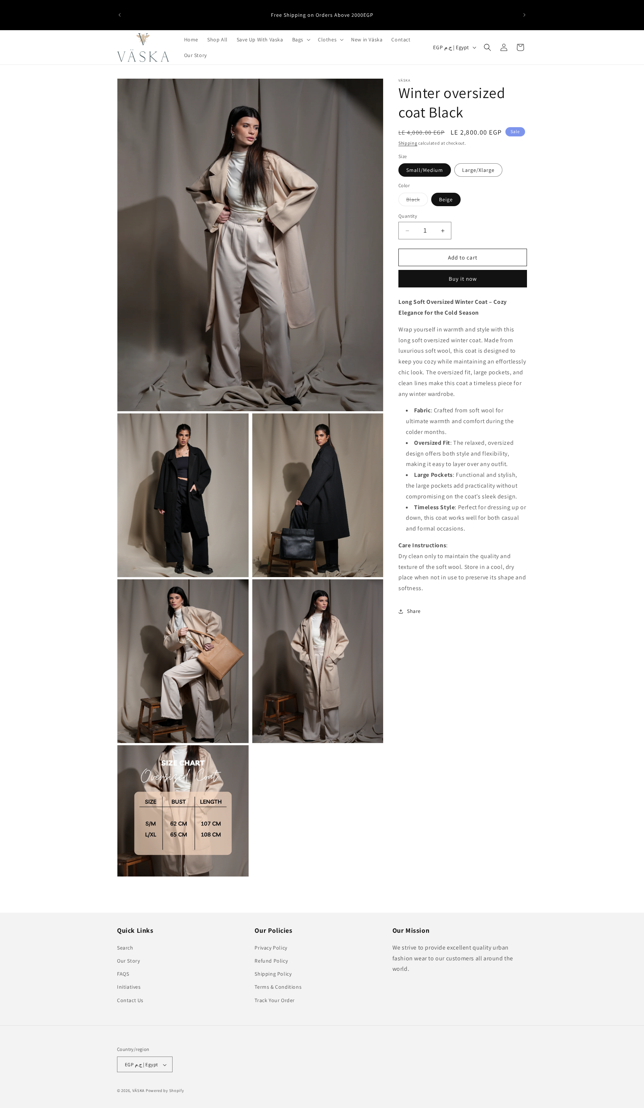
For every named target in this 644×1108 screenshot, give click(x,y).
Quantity (407, 216)
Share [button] (414, 611)
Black (417, 201)
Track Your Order (275, 1000)
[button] (300, 39)
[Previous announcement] (119, 15)
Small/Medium (424, 170)
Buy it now (463, 278)
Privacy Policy (271, 947)
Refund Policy (271, 960)
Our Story (128, 960)
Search (125, 947)
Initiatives (129, 986)
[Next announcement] (524, 15)
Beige (446, 199)
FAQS (123, 973)
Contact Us (130, 1000)
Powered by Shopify (165, 1090)
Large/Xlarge (478, 170)
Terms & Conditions (278, 986)
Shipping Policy (273, 973)
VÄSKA (138, 1090)
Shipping (407, 143)
